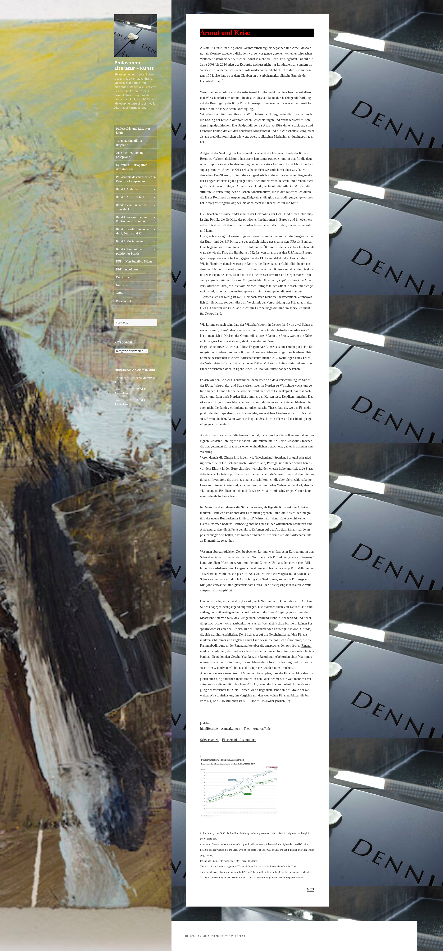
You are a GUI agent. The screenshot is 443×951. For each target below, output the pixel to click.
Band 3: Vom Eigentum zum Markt (131, 207)
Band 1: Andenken (128, 189)
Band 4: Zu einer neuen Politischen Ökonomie (131, 219)
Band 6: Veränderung (130, 241)
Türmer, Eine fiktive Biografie (129, 143)
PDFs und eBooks (127, 269)
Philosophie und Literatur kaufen (133, 131)
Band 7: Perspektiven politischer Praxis (130, 251)
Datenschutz (124, 301)
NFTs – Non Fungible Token (134, 261)
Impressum (123, 285)
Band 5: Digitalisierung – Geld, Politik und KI (132, 231)
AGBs (119, 293)
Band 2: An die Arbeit (130, 197)
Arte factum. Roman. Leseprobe (129, 155)
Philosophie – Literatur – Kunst (134, 65)
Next (310, 889)
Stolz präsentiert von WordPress (223, 936)
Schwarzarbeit (209, 739)
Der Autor (122, 277)
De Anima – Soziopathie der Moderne (131, 167)
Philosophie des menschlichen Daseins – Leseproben (136, 179)
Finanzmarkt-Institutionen (239, 739)
